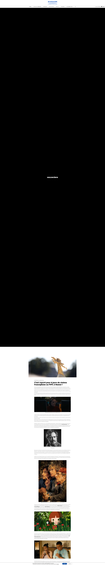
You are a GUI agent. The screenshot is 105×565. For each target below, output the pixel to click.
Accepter (64, 563)
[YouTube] (101, 6)
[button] (75, 6)
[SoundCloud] (103, 6)
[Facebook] (97, 6)
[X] (96, 6)
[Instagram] (99, 6)
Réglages (70, 563)
